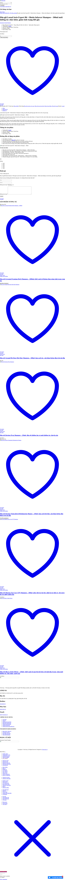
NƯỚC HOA (5, 753)
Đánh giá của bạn (4, 184)
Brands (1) (5, 110)
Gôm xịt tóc (5, 773)
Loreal (9, 26)
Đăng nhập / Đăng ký (7, 731)
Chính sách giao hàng (7, 721)
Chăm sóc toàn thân (6, 778)
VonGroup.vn (44, 749)
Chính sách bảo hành (7, 724)
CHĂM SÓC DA (6, 756)
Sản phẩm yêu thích (6, 733)
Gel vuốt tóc (5, 770)
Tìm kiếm (2, 5)
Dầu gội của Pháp (48, 106)
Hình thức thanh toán (7, 723)
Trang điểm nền (6, 798)
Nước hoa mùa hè (6, 762)
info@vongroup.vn (4, 714)
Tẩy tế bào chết (6, 783)
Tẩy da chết (5, 792)
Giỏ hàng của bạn (6, 732)
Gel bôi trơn (5, 803)
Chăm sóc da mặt (6, 777)
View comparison (3, 879)
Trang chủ (2, 13)
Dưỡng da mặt (5, 780)
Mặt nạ (4, 786)
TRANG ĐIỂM (6, 757)
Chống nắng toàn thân (7, 793)
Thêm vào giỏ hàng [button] (4, 276)
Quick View (2, 275)
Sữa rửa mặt (5, 781)
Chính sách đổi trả (6, 725)
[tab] (34, 108)
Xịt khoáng (5, 794)
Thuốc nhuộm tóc (6, 774)
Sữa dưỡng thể (5, 789)
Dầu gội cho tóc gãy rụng (29, 106)
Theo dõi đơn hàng (6, 734)
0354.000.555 (3, 703)
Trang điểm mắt (6, 797)
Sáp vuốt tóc (5, 771)
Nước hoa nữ (5, 761)
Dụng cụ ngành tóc (6, 775)
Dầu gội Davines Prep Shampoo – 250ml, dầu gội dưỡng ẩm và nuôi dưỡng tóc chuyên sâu (29, 435)
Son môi (4, 796)
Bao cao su (5, 802)
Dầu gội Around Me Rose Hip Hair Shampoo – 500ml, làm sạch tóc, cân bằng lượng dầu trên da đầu (32, 358)
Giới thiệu (5, 719)
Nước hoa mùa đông (7, 764)
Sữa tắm (4, 790)
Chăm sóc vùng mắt (7, 785)
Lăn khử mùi (5, 765)
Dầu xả (4, 768)
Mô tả (4, 108)
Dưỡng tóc (5, 769)
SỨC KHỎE (5, 758)
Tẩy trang (4, 799)
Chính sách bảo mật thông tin (8, 726)
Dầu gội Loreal (55, 106)
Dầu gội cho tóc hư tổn (39, 106)
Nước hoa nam (6, 760)
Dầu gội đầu (14, 13)
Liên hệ (4, 720)
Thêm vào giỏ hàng (4, 37)
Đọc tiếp (1, 355)
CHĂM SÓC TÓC (8, 13)
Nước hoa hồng (6, 787)
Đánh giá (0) (5, 109)
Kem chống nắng (6, 784)
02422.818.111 (3, 709)
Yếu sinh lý (5, 804)
